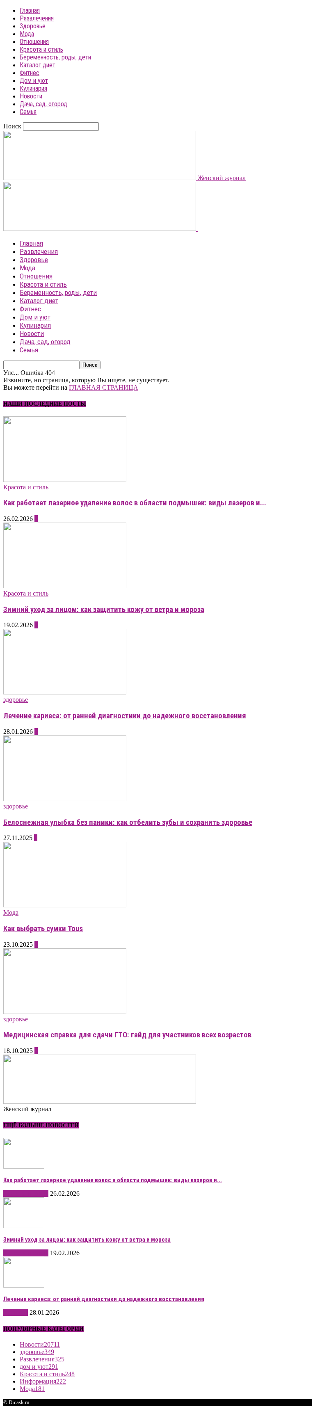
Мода (27, 34)
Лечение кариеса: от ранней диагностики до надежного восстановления (124, 715)
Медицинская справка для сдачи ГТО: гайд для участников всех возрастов (127, 1034)
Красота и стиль (41, 49)
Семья (28, 112)
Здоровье (33, 26)
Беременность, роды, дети (55, 57)
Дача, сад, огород (43, 104)
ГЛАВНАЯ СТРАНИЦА (103, 387)
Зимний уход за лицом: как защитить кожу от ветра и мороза (103, 609)
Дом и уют (34, 80)
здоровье (15, 699)
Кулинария (33, 88)
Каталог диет (37, 65)
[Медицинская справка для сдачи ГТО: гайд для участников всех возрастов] (64, 1011)
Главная (30, 10)
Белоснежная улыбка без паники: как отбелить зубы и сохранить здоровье (127, 822)
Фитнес (29, 73)
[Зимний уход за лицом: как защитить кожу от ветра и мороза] (64, 585)
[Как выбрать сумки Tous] (64, 905)
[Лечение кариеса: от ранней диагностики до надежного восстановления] (64, 692)
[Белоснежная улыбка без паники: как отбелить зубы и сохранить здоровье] (64, 798)
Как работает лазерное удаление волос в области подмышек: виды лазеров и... (134, 502)
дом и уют (39, 1366)
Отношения (34, 42)
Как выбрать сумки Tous (43, 928)
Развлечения (37, 18)
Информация (43, 1381)
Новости (31, 96)
